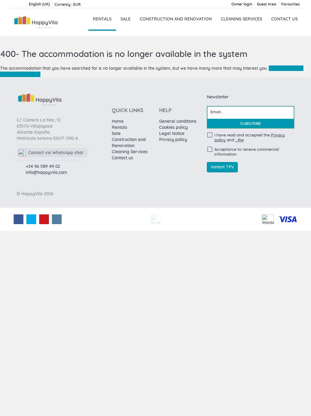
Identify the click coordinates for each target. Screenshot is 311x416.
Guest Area (266, 4)
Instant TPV (222, 167)
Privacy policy (173, 139)
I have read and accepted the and (249, 137)
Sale (126, 19)
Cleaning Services (241, 19)
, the (239, 139)
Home (118, 121)
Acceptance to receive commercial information (246, 152)
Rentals (102, 19)
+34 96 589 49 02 (43, 166)
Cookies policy (173, 127)
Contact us (284, 19)
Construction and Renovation (176, 19)
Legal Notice (171, 133)
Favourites (290, 4)
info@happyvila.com (46, 172)
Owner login (241, 4)
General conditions (178, 121)
